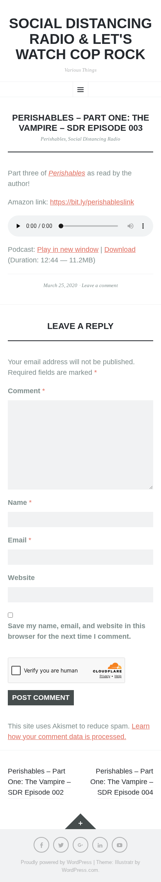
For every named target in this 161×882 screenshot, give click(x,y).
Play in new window (67, 249)
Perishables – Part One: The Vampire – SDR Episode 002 (39, 781)
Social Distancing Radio (94, 139)
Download (120, 249)
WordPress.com (80, 870)
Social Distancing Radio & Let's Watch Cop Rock (80, 39)
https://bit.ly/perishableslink (92, 202)
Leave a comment (100, 285)
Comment (26, 391)
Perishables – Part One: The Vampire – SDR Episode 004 (121, 781)
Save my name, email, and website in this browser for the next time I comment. (76, 631)
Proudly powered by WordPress (56, 862)
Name (20, 502)
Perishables (53, 139)
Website (21, 578)
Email (19, 540)
